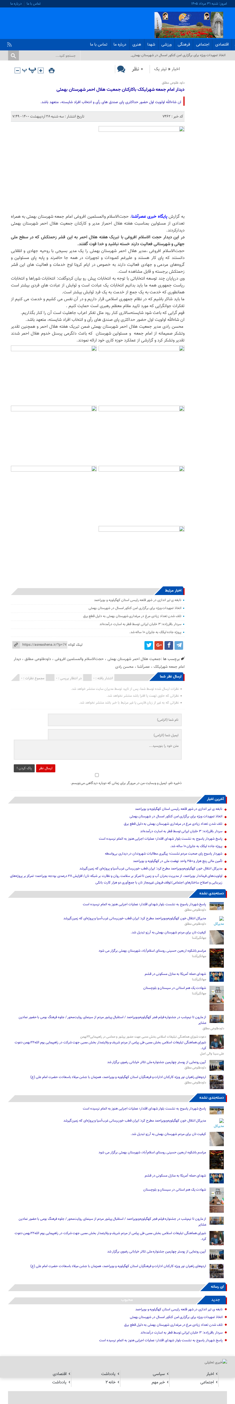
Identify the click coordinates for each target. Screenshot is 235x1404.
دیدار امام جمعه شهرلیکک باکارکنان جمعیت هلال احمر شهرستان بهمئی (120, 89)
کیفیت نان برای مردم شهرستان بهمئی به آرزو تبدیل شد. (168, 932)
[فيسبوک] (168, 645)
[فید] (10, 43)
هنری (136, 45)
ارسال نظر (45, 768)
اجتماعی (202, 45)
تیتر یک (160, 69)
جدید (215, 1300)
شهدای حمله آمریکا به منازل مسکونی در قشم (175, 974)
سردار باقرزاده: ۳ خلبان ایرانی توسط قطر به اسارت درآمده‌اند (140, 624)
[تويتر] (148, 645)
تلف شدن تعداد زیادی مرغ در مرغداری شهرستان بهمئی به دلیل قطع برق (132, 616)
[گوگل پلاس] (158, 645)
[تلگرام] (179, 645)
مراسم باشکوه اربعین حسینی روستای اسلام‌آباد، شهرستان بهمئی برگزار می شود (152, 950)
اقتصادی (222, 45)
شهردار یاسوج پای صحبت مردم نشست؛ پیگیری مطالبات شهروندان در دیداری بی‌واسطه (163, 853)
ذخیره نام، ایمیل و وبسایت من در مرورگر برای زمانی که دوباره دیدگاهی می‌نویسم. (126, 783)
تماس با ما (34, 3)
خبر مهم (158, 1382)
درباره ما (16, 3)
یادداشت (108, 1374)
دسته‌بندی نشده (211, 893)
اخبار (176, 69)
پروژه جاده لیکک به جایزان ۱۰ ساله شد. (155, 632)
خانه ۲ (110, 1382)
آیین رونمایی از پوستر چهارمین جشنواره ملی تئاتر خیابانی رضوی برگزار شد (156, 1062)
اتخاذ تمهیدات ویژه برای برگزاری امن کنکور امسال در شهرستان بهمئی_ (178, 55)
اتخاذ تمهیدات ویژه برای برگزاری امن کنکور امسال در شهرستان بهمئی (135, 608)
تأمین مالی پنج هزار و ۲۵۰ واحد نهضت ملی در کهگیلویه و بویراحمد (177, 861)
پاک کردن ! (24, 768)
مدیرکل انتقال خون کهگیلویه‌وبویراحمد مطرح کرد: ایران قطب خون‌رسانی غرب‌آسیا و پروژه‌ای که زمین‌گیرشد (150, 868)
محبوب (127, 1300)
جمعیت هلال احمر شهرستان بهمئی (134, 659)
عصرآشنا (143, 667)
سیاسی (159, 1374)
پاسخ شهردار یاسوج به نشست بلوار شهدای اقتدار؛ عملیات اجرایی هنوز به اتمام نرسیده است (160, 838)
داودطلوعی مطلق (38, 659)
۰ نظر (137, 69)
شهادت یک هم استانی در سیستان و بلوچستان (174, 988)
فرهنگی (184, 45)
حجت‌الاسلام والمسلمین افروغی (79, 659)
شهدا (151, 45)
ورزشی (166, 45)
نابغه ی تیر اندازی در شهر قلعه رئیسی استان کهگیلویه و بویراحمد (137, 600)
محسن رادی (124, 667)
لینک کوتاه (75, 644)
